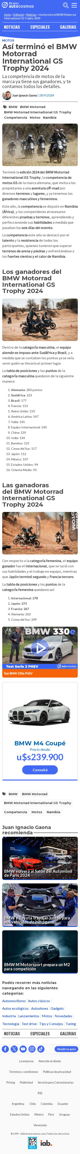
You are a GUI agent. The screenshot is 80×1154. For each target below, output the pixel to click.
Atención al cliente (49, 1061)
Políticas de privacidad (57, 1072)
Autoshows (39, 1008)
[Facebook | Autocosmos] (5, 1049)
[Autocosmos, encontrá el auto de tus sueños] (18, 5)
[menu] (74, 5)
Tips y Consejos (51, 1024)
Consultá (40, 770)
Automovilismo (14, 1001)
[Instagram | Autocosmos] (32, 1049)
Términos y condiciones (23, 1072)
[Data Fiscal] (32, 1143)
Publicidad (26, 1082)
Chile (32, 1104)
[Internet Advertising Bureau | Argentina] (46, 1143)
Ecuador (63, 1104)
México (38, 1114)
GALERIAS (68, 27)
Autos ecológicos (15, 1008)
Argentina (18, 1104)
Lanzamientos (28, 1016)
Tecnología (10, 1024)
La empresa (26, 1061)
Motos (8, 40)
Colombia (47, 1104)
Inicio (7, 14)
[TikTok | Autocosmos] (40, 1049)
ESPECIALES (40, 27)
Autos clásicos (39, 1001)
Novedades (63, 1016)
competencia (15, 118)
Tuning (71, 1024)
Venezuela (40, 1125)
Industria (9, 1016)
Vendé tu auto (66, 1049)
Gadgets (57, 1008)
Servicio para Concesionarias (56, 1082)
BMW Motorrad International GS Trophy (37, 112)
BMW (13, 107)
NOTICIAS (12, 27)
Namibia (49, 118)
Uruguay (64, 1114)
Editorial (18, 14)
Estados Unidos (19, 1114)
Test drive (29, 1024)
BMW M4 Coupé (40, 743)
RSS (40, 1093)
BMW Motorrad (32, 107)
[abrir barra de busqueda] (65, 5)
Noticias (31, 14)
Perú (51, 1114)
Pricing (10, 1082)
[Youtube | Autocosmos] (23, 1049)
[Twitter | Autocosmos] (14, 1049)
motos (35, 118)
